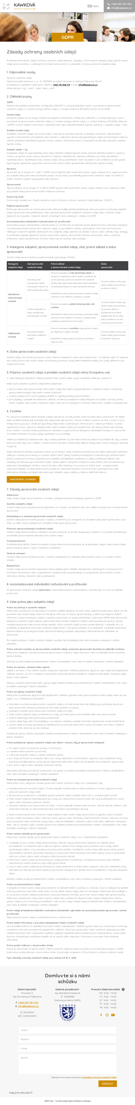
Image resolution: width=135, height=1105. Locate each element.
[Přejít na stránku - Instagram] (107, 1015)
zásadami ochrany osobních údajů (100, 1077)
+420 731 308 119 (61, 84)
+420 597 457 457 (121, 4)
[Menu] (89, 6)
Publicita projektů (20, 1092)
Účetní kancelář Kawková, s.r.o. (17, 6)
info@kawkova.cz (121, 8)
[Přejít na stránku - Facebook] (101, 1015)
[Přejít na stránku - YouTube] (112, 1015)
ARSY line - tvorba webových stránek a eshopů (67, 1101)
